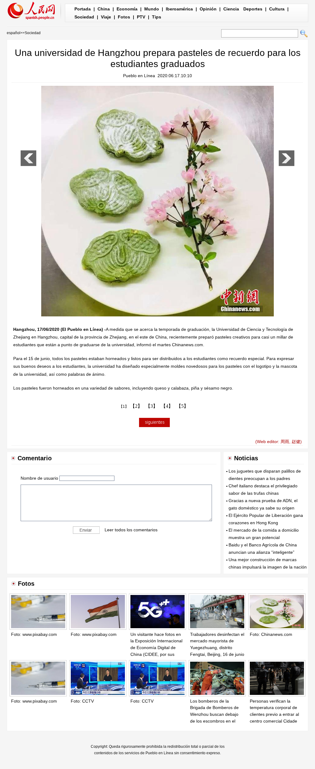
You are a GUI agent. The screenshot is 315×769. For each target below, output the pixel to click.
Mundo (151, 8)
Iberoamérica (179, 8)
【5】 (182, 406)
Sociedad (84, 16)
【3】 (152, 406)
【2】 (136, 406)
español (13, 33)
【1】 (124, 406)
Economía (127, 8)
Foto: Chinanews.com (271, 634)
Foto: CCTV (82, 701)
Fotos (124, 16)
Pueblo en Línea (139, 75)
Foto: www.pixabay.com (34, 634)
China (104, 8)
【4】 (167, 406)
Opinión (208, 8)
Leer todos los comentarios (131, 529)
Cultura (277, 8)
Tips (156, 16)
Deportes (252, 8)
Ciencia (231, 8)
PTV (141, 16)
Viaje (106, 16)
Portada (82, 8)
